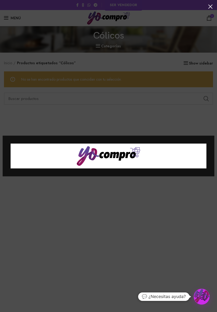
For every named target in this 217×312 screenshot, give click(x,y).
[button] (202, 297)
